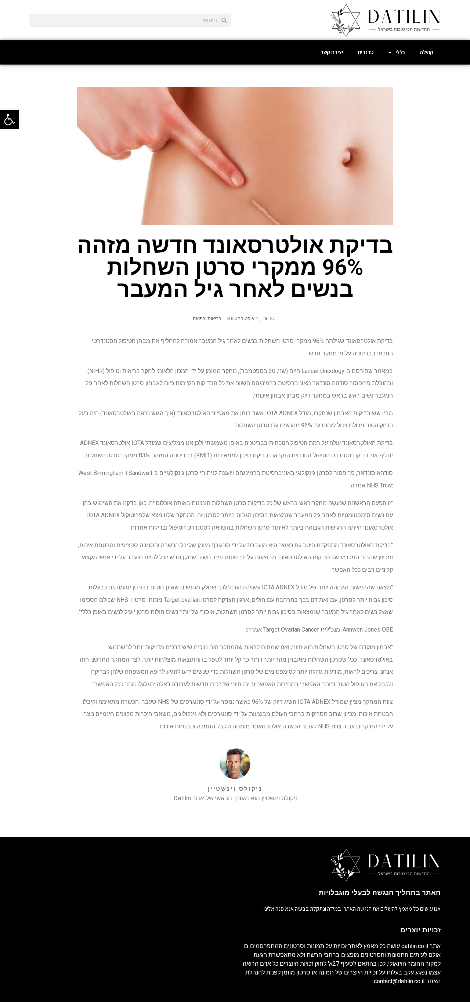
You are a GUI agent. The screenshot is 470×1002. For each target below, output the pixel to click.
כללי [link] (400, 52)
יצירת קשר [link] (332, 52)
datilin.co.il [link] (414, 946)
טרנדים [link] (365, 52)
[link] (9, 119)
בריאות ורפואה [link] (207, 318)
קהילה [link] (426, 52)
